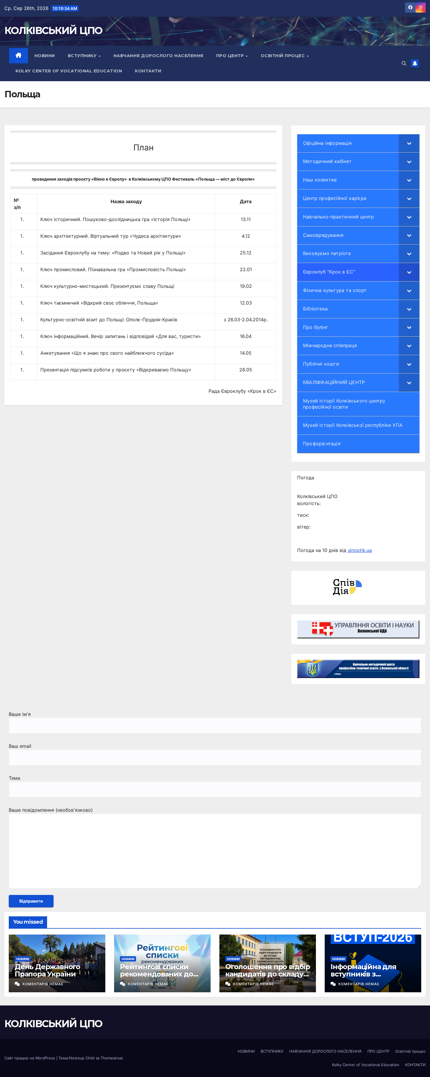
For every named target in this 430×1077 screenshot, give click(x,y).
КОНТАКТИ (148, 71)
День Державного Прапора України (47, 970)
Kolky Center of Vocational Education (69, 71)
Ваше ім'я (20, 714)
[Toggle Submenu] (409, 143)
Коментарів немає (43, 984)
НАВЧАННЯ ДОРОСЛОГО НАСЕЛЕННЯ (158, 55)
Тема (14, 778)
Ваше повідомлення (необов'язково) (51, 810)
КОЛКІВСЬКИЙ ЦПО (53, 30)
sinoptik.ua (360, 550)
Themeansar (112, 1058)
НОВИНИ (45, 55)
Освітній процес (283, 55)
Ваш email (20, 746)
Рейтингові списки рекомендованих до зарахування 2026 (156, 974)
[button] (404, 63)
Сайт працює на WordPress (30, 1058)
